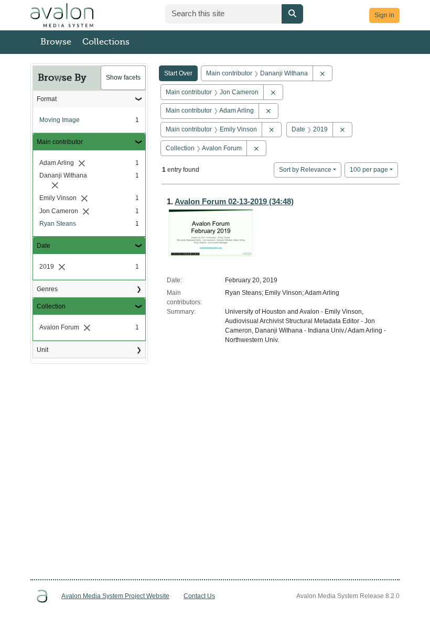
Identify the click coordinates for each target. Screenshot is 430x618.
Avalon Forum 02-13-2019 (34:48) (234, 201)
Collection (51, 306)
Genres (47, 289)
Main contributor (60, 142)
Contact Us (199, 596)
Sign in (384, 15)
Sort (305, 169)
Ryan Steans (57, 223)
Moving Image (59, 120)
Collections (106, 42)
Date (43, 245)
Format (47, 99)
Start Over (178, 73)
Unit (42, 350)
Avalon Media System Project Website (115, 596)
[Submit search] (292, 14)
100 (369, 169)
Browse (55, 42)
